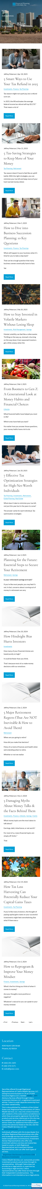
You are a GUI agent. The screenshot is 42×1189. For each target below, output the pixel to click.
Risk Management (19, 329)
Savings (29, 329)
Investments (8, 89)
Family (35, 816)
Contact (6, 32)
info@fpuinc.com (11, 1069)
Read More (9, 116)
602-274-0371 (10, 1063)
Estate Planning (9, 498)
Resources (7, 26)
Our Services (8, 16)
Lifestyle (7, 409)
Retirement (17, 168)
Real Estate (19, 498)
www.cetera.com (11, 1129)
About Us (6, 21)
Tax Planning (24, 89)
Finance (16, 89)
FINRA (30, 1096)
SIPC (35, 1096)
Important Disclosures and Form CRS (19, 1155)
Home (4, 11)
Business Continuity (11, 1157)
